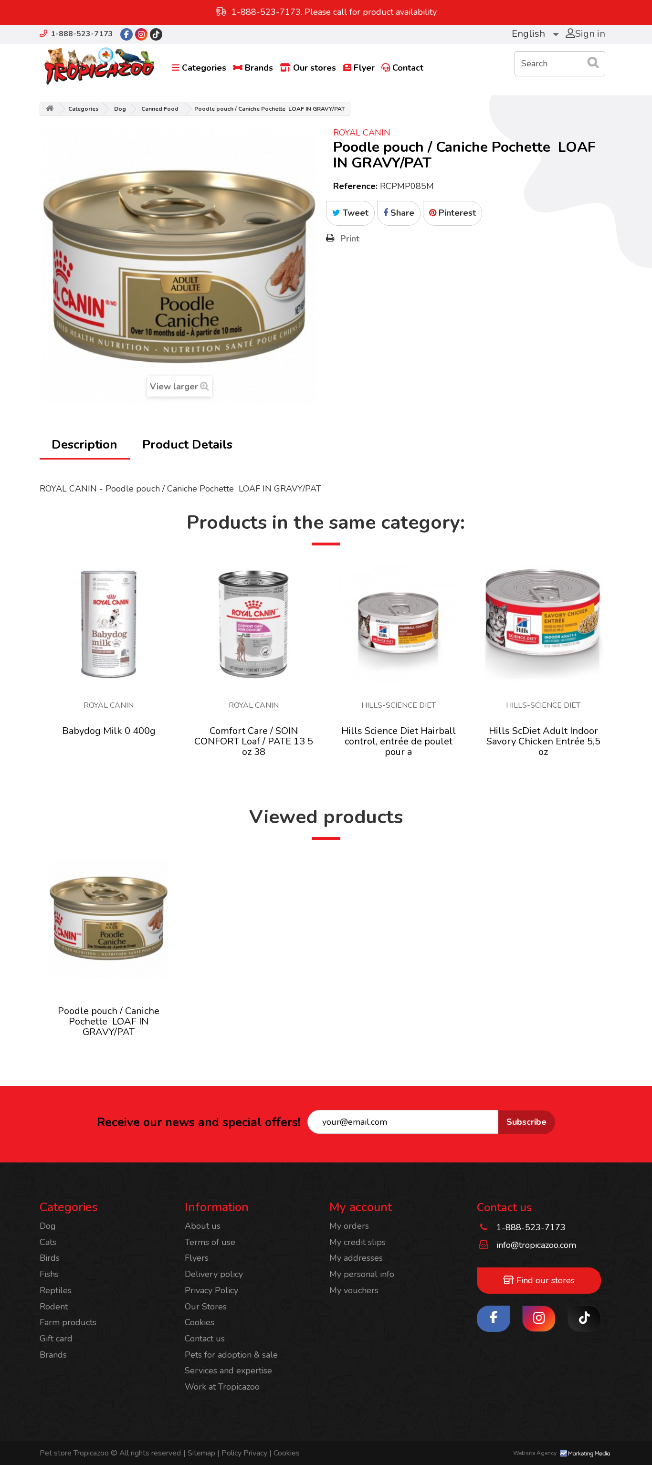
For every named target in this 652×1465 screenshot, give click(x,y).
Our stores (314, 67)
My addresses (356, 1258)
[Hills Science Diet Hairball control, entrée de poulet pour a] (398, 624)
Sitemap (200, 1453)
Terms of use (210, 1242)
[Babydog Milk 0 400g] (108, 624)
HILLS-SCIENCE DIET (398, 705)
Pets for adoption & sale (231, 1354)
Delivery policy (214, 1274)
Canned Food (160, 109)
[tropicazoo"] (126, 34)
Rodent (54, 1306)
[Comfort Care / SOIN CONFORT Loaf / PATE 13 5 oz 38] (253, 624)
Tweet (354, 213)
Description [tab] (84, 444)
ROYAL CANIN (361, 132)
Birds (50, 1258)
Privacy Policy (211, 1290)
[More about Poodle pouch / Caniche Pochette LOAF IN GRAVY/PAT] (108, 918)
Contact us (205, 1338)
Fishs (49, 1274)
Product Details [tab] (187, 444)
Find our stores (544, 1280)
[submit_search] (593, 62)
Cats (48, 1242)
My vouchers (354, 1290)
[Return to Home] (50, 109)
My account (360, 1207)
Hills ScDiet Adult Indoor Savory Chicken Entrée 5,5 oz (543, 741)
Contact (407, 67)
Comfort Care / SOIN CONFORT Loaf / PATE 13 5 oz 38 (253, 741)
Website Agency (535, 1453)
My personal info (361, 1274)
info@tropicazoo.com (536, 1245)
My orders (349, 1226)
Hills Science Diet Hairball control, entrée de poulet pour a (398, 741)
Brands (259, 67)
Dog (120, 109)
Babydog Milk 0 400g (109, 730)
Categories (204, 67)
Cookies (199, 1322)
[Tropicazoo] (99, 66)
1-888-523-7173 (82, 34)
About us (203, 1226)
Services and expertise (228, 1370)
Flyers (197, 1258)
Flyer (364, 67)
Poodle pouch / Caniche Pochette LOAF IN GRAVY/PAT (108, 1021)
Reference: (355, 186)
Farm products (68, 1322)
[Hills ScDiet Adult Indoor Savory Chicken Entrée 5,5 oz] (543, 624)
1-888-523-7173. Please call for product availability (334, 12)
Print (349, 238)
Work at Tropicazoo (222, 1386)
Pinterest (456, 213)
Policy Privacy (243, 1453)
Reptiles (56, 1290)
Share (401, 213)
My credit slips (357, 1242)
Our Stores (206, 1306)
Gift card (56, 1338)
